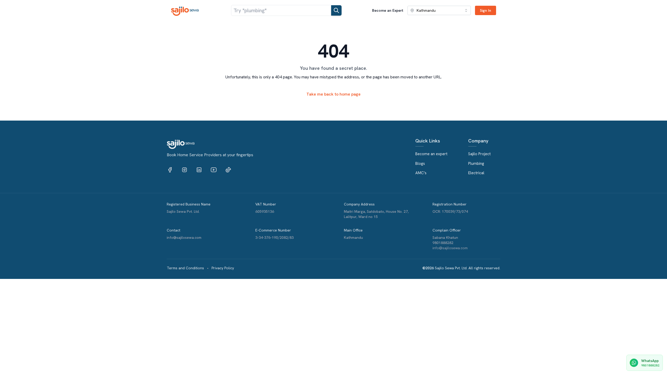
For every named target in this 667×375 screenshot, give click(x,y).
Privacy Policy (223, 268)
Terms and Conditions (185, 268)
